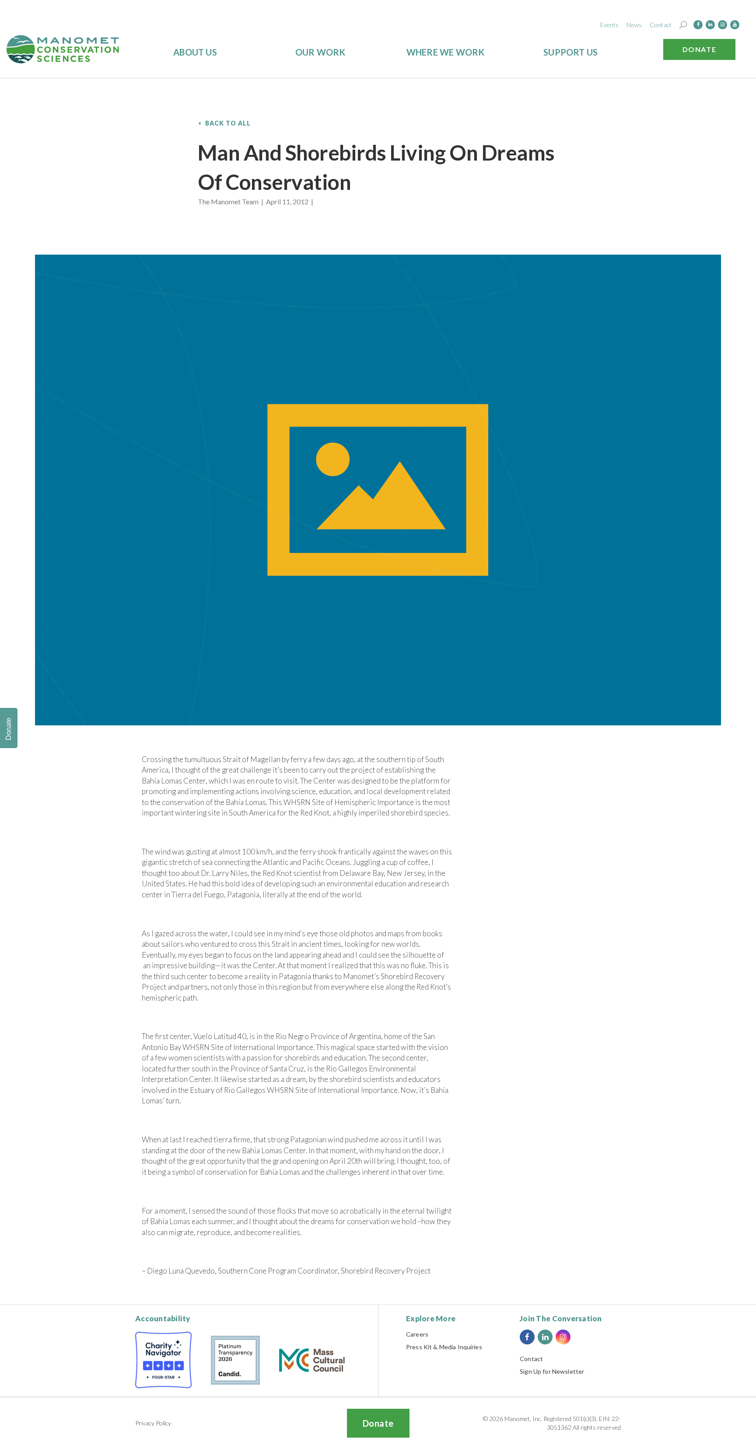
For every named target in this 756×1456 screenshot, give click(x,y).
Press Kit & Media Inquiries (444, 1347)
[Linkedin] (710, 24)
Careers (417, 1334)
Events (609, 24)
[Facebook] (698, 24)
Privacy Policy (153, 1423)
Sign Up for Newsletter (552, 1371)
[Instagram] (722, 24)
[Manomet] (63, 49)
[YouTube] (734, 24)
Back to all (228, 123)
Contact (661, 24)
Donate (699, 49)
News (634, 24)
